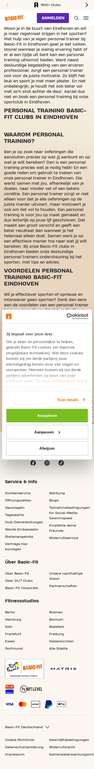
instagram (47, 463)
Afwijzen (47, 448)
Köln (9, 627)
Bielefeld (56, 627)
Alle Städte (58, 648)
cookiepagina (63, 381)
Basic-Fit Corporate (21, 588)
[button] (6, 5)
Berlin (10, 612)
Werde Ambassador (21, 529)
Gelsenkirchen (61, 641)
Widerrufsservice (63, 538)
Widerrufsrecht (62, 747)
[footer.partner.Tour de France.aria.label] (24, 669)
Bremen (56, 612)
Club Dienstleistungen (24, 522)
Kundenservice (18, 493)
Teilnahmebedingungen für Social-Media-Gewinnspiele (69, 513)
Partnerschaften (63, 586)
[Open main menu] (86, 18)
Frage (76, 18)
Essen (10, 641)
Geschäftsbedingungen (69, 740)
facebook (33, 463)
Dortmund (14, 648)
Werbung (57, 493)
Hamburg (13, 619)
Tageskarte (14, 515)
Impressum (15, 754)
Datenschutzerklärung (24, 747)
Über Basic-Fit (17, 573)
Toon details (67, 399)
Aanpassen (44, 432)
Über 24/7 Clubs (19, 581)
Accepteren (47, 415)
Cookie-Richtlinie (19, 740)
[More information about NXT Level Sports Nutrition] (31, 689)
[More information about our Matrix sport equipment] (63, 668)
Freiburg (56, 634)
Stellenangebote (19, 537)
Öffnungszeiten (18, 500)
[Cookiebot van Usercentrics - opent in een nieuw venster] (67, 316)
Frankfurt (13, 634)
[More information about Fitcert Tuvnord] (9, 689)
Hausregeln (15, 507)
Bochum (56, 619)
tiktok (61, 463)
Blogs (53, 500)
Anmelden (53, 18)
